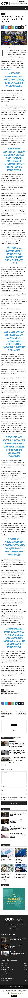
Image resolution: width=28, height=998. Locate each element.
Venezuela (23, 694)
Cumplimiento (4, 855)
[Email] (19, 27)
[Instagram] (10, 928)
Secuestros (13, 694)
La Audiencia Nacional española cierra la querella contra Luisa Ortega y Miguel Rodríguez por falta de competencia (17, 745)
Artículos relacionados (7, 737)
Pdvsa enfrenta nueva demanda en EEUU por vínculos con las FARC (21, 713)
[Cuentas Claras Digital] (14, 3)
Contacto (7, 986)
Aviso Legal (20, 986)
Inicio (2, 11)
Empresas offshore (13, 829)
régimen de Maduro (6, 694)
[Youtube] (17, 929)
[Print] (22, 27)
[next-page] (5, 765)
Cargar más (13, 841)
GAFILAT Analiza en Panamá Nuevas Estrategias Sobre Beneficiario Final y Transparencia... (5, 876)
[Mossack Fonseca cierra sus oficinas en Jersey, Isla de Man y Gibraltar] (5, 828)
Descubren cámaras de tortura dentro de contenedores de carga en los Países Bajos (17, 752)
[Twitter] (6, 27)
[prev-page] (2, 765)
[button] (2, 8)
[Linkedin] (16, 27)
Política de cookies (13, 986)
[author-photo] (14, 728)
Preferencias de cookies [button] (17, 993)
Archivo (11, 815)
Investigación (12, 837)
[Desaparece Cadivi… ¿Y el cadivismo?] (5, 821)
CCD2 (4, 25)
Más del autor (17, 737)
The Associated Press (10, 691)
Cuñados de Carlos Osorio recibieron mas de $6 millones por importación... (18, 835)
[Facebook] (2, 27)
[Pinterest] (9, 27)
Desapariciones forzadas (12, 693)
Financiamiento (13, 822)
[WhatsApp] (12, 27)
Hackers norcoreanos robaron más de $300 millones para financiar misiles (6, 714)
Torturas (6, 11)
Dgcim (19, 693)
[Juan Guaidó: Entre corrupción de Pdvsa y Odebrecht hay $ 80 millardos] (5, 814)
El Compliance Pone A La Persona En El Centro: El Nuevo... (7, 859)
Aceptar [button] (14, 995)
